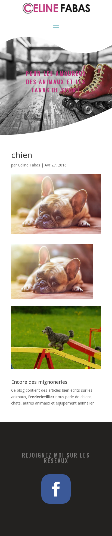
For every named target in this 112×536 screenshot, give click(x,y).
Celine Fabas (29, 165)
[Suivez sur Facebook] (56, 489)
